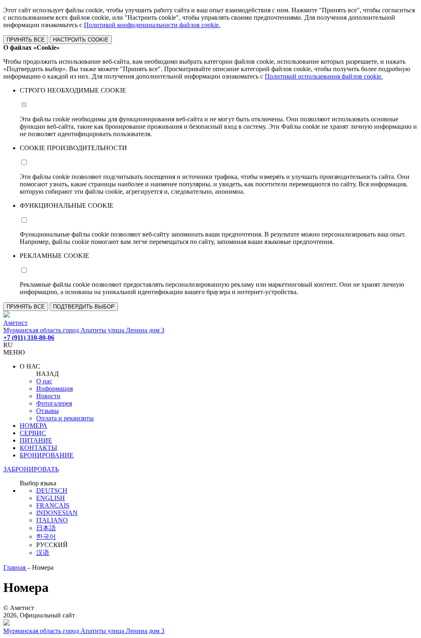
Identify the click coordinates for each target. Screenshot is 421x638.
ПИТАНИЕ (36, 440)
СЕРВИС (33, 432)
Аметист (15, 322)
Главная (15, 567)
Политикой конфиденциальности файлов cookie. (152, 24)
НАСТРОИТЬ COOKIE (81, 40)
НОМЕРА (33, 425)
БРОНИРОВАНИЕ (47, 455)
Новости (48, 395)
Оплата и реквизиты (65, 418)
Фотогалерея (54, 403)
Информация (54, 388)
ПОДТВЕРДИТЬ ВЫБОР (84, 307)
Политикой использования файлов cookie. (324, 76)
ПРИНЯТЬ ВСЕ (26, 40)
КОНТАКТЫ (38, 447)
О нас (44, 381)
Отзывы (47, 410)
